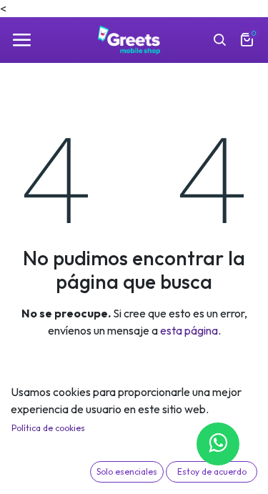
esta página (189, 330)
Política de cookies (48, 428)
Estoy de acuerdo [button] (212, 471)
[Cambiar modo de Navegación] (21, 40)
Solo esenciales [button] (126, 471)
